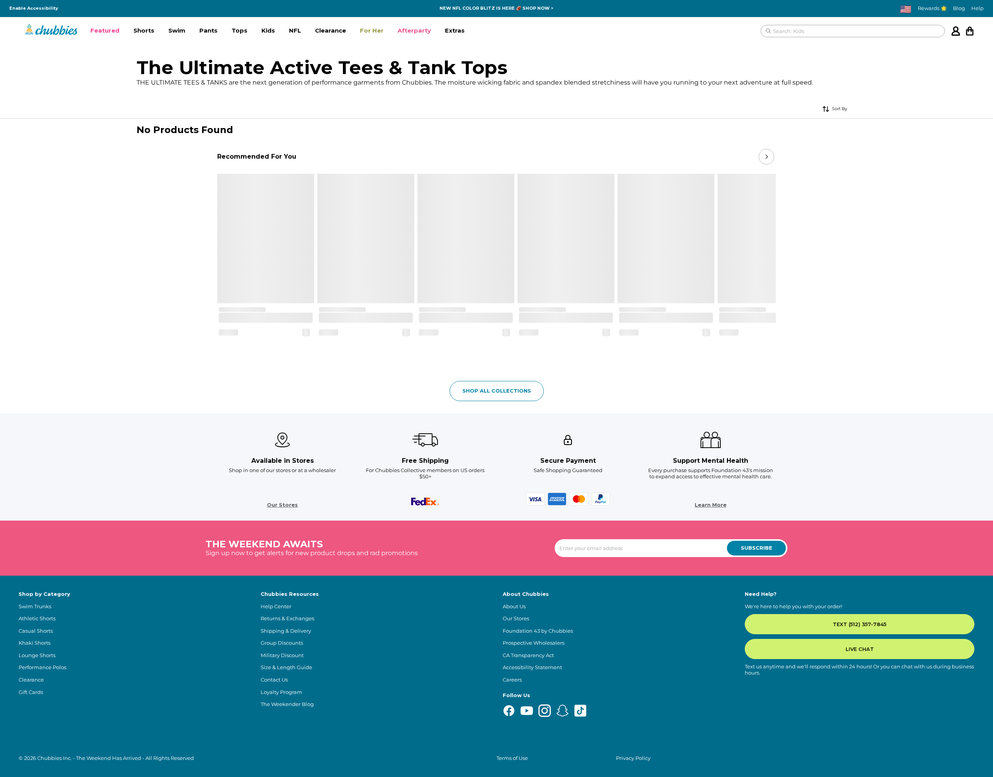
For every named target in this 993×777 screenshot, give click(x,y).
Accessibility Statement (532, 667)
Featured (104, 30)
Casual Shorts (36, 631)
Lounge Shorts (37, 655)
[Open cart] (969, 31)
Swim (176, 30)
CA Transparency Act (528, 655)
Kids (268, 30)
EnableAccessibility (33, 8)
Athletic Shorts (37, 618)
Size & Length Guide (286, 667)
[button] (104, 31)
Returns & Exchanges (287, 618)
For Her (372, 30)
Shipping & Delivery (286, 631)
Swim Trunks (35, 606)
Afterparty (414, 30)
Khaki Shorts (34, 643)
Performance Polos (42, 667)
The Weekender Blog (287, 704)
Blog (959, 8)
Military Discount (282, 655)
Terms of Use (512, 758)
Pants (208, 30)
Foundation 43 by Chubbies (538, 631)
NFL (295, 30)
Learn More (711, 505)
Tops (239, 30)
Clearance (330, 30)
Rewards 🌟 (932, 8)
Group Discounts (282, 643)
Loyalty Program (281, 692)
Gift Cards (31, 692)
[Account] (955, 31)
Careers (512, 680)
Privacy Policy (633, 758)
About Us (514, 606)
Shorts (143, 30)
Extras (455, 30)
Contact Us (274, 680)
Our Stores (282, 505)
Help (977, 8)
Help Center (276, 606)
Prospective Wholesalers (533, 643)
